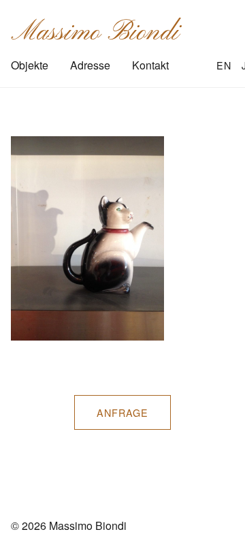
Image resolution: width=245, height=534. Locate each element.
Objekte (29, 65)
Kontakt (150, 65)
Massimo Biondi (95, 33)
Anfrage (122, 412)
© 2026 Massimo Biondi (69, 525)
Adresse (90, 65)
